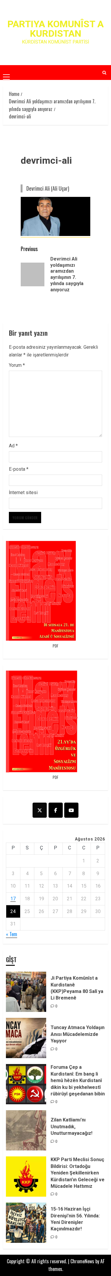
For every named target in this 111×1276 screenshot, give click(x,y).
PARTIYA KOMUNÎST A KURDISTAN (55, 28)
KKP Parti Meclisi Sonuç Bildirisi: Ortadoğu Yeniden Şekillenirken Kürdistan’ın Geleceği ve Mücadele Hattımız (77, 1173)
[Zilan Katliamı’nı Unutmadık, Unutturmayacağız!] (26, 1130)
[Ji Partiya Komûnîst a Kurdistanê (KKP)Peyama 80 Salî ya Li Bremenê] (26, 992)
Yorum (17, 365)
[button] (6, 72)
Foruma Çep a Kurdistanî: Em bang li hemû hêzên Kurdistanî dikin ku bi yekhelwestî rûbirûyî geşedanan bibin (78, 1080)
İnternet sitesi (23, 492)
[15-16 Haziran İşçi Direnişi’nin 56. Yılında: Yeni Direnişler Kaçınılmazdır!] (26, 1223)
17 (13, 898)
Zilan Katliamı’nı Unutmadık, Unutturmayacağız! (71, 1126)
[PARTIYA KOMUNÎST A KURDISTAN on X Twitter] (40, 810)
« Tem (11, 934)
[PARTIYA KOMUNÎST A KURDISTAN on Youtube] (71, 810)
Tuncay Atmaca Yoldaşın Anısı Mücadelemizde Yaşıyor (77, 1034)
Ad (13, 446)
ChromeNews (82, 1261)
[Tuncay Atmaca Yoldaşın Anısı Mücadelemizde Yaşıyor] (26, 1038)
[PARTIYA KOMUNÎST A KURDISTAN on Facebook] (56, 810)
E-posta (18, 469)
